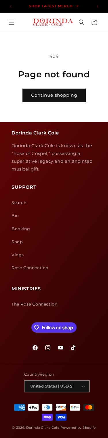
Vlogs (18, 254)
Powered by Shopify (78, 428)
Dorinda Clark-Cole (43, 428)
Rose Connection (30, 267)
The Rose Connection (34, 304)
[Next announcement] (97, 6)
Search (19, 202)
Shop (17, 241)
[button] (11, 22)
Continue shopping (54, 95)
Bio (15, 215)
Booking (21, 228)
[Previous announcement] (10, 6)
